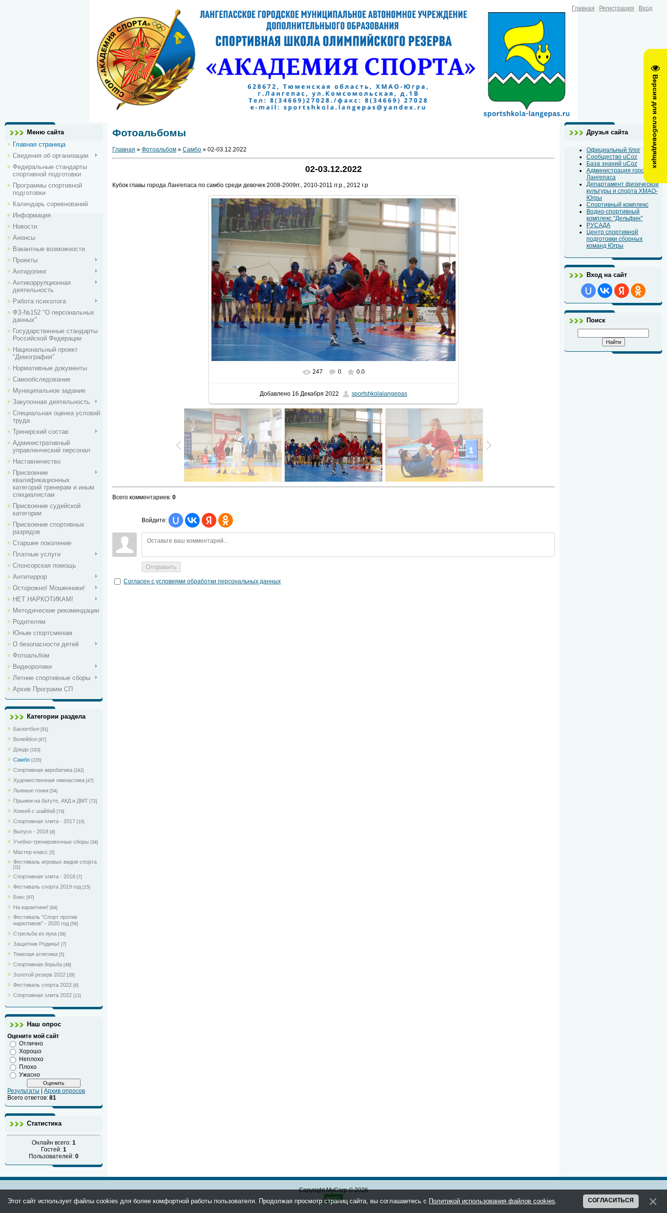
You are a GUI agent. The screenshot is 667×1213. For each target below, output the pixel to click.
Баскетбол (26, 729)
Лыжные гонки (30, 790)
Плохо (28, 1067)
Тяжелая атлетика (35, 954)
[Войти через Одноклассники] (225, 520)
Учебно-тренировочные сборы (51, 842)
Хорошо (30, 1051)
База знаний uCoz (611, 163)
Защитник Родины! (36, 944)
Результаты (23, 1090)
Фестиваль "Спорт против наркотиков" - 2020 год (45, 920)
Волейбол (25, 739)
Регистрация (616, 8)
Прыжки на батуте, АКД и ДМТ (50, 801)
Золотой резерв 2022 (39, 975)
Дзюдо (21, 749)
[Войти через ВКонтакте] (192, 520)
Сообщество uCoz (611, 156)
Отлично (31, 1043)
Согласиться (611, 1200)
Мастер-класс (30, 852)
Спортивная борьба (37, 964)
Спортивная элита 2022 (42, 995)
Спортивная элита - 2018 (44, 876)
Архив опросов (64, 1090)
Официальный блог (613, 150)
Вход (645, 8)
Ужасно (29, 1074)
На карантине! (30, 907)
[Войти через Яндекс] (209, 520)
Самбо (21, 760)
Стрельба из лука (35, 933)
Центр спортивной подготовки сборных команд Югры (614, 239)
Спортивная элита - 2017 (44, 821)
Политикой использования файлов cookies (492, 1201)
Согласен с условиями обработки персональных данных (202, 581)
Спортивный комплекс (617, 204)
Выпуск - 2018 (30, 831)
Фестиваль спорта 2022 (42, 985)
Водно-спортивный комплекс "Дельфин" (614, 215)
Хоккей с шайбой (34, 811)
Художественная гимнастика (48, 780)
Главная (583, 8)
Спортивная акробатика (42, 770)
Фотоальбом (159, 149)
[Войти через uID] (175, 520)
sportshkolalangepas (379, 393)
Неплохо (31, 1059)
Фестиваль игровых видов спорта (55, 862)
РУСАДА (598, 225)
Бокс (19, 897)
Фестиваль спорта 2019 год (47, 887)
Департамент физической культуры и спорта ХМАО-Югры (622, 191)
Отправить (161, 567)
